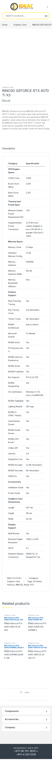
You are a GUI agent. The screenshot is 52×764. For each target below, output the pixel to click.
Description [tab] (8, 148)
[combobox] (22, 16)
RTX (32, 585)
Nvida (26, 585)
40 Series (37, 581)
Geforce (11, 585)
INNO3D (19, 585)
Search (46, 16)
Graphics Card (19, 25)
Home (4, 25)
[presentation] (49, 695)
